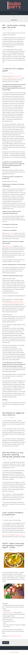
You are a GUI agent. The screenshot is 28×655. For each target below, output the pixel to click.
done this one (10, 233)
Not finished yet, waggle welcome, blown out (13, 414)
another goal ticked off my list (14, 636)
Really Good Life (9, 246)
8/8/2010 (4, 459)
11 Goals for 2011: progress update (13, 69)
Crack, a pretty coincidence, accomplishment (13, 513)
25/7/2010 (4, 517)
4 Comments (11, 550)
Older (5, 642)
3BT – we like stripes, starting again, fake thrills (13, 26)
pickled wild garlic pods (8, 612)
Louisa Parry (15, 652)
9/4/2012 (4, 29)
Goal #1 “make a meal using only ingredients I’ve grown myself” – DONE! (13, 545)
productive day (7, 535)
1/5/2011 (4, 73)
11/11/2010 (4, 417)
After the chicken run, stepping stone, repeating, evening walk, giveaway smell (13, 454)
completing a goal (18, 535)
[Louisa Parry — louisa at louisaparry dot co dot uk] (14, 5)
